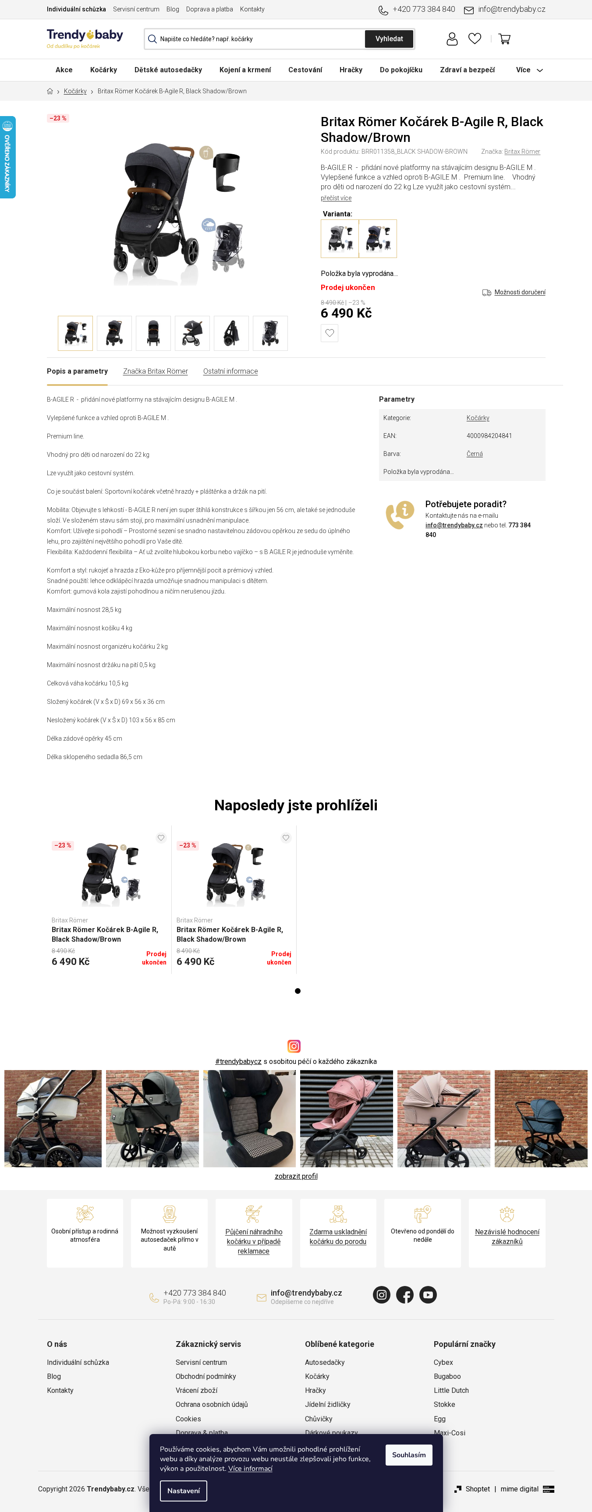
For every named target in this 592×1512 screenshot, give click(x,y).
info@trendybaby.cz (512, 9)
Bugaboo (447, 1376)
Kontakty (252, 9)
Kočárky (478, 417)
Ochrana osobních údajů (212, 1404)
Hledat (389, 39)
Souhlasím (409, 1455)
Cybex (443, 1362)
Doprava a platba (209, 9)
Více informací (250, 1468)
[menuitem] (64, 70)
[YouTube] (428, 1295)
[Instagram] (381, 1295)
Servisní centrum (136, 9)
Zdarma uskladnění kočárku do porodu (338, 1237)
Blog (173, 9)
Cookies (188, 1419)
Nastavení (183, 1491)
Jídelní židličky (328, 1404)
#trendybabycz (238, 1061)
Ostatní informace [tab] (230, 371)
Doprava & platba (202, 1433)
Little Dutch (451, 1390)
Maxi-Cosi (449, 1433)
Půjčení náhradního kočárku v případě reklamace (254, 1241)
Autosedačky (325, 1362)
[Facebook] (405, 1295)
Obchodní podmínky (206, 1376)
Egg (440, 1419)
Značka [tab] (155, 371)
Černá (475, 453)
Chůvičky (319, 1419)
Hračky (315, 1390)
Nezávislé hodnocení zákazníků (507, 1237)
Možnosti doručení (520, 292)
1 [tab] (298, 991)
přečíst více (336, 197)
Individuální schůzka (76, 9)
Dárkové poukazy (331, 1433)
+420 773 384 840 (424, 9)
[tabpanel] (109, 899)
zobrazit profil (296, 1176)
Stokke (444, 1404)
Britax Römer (522, 151)
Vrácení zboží (196, 1390)
